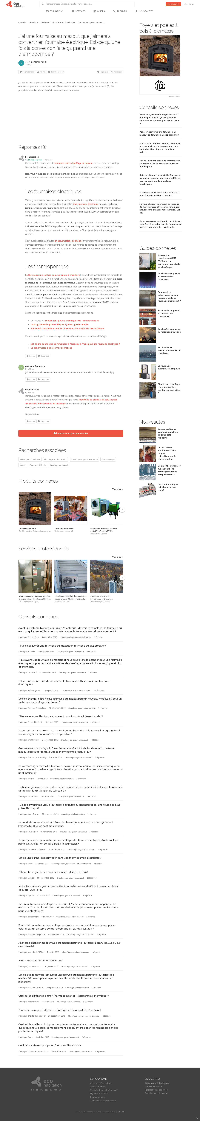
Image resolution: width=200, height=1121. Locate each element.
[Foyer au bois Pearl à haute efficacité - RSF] (159, 65)
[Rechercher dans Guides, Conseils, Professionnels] (44, 4)
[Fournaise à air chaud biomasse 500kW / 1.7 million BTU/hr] (106, 508)
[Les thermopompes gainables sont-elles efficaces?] (147, 498)
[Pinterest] (56, 1090)
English (121, 1112)
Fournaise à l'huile (38, 465)
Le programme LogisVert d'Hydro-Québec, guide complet (60, 324)
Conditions (95, 1101)
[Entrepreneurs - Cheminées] (106, 576)
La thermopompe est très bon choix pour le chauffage (52, 275)
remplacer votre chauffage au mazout (74, 163)
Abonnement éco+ (153, 1086)
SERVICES (80, 11)
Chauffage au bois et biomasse (75, 952)
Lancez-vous (173, 4)
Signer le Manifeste (99, 1093)
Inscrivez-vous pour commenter (72, 433)
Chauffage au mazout (59, 465)
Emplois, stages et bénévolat (103, 1090)
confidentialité (109, 1101)
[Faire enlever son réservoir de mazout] (147, 305)
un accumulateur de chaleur (68, 240)
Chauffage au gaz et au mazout (91, 22)
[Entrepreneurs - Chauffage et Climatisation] (35, 576)
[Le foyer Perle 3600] (35, 508)
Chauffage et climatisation (63, 22)
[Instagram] (42, 1090)
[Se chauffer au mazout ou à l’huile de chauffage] (147, 361)
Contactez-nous (97, 1097)
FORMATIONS (56, 11)
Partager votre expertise (156, 1090)
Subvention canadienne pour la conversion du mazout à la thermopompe (67, 328)
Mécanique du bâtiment (38, 22)
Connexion (189, 4)
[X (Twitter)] (51, 1090)
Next (122, 509)
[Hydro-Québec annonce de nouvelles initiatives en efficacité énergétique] (147, 461)
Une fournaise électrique (85, 204)
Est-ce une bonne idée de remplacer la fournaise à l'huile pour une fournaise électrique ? (75, 344)
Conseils (22, 22)
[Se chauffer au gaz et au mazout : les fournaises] (147, 287)
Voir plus (116, 489)
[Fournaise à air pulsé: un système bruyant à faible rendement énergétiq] (147, 379)
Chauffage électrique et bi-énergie (75, 637)
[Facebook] (32, 1090)
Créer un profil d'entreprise (157, 1083)
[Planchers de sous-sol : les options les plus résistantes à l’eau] (147, 442)
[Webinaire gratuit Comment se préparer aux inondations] (147, 479)
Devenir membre (98, 1087)
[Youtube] (37, 1090)
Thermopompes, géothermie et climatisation (71, 864)
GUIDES (101, 11)
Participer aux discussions (156, 1093)
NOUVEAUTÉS (146, 11)
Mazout (23, 465)
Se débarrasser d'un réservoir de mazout (51, 347)
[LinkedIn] (46, 1090)
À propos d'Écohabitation (101, 1083)
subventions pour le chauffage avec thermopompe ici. (72, 320)
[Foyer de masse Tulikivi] (70, 508)
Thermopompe (108, 459)
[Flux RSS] (60, 1090)
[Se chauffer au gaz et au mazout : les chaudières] (147, 324)
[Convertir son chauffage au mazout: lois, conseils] (147, 342)
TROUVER (122, 11)
